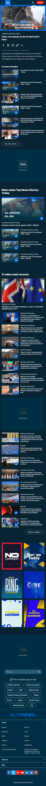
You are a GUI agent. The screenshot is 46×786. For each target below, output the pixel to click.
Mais (3, 765)
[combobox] (23, 672)
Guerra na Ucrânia (33, 685)
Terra (26, 731)
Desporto (23, 518)
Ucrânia (10, 690)
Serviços (5, 759)
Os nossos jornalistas (9, 749)
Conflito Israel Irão (13, 685)
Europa (4, 727)
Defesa (36, 695)
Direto (40, 2)
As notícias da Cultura (28, 374)
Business (5, 731)
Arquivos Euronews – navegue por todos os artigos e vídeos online (32, 751)
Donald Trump (34, 700)
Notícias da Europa (9, 304)
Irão (31, 705)
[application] (23, 18)
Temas (4, 722)
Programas (28, 745)
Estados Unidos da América (17, 695)
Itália (21, 690)
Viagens (4, 740)
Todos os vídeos (34, 532)
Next (3, 736)
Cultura (26, 740)
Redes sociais (34, 690)
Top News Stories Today (11, 222)
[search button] (39, 672)
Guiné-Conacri (26, 350)
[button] (11, 144)
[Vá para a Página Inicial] (7, 2)
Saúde (20, 700)
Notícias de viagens (27, 325)
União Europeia (18, 705)
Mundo (23, 445)
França (9, 700)
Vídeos (4, 745)
